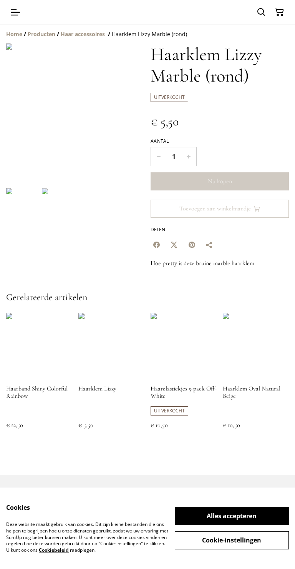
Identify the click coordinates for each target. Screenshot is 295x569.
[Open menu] (15, 12)
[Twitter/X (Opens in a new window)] (174, 244)
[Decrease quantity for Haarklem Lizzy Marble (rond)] (158, 156)
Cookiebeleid (54, 550)
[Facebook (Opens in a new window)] (156, 244)
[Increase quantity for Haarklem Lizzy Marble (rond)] (189, 156)
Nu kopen (220, 181)
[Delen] (209, 244)
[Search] (261, 12)
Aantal (160, 141)
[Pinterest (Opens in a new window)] (191, 244)
